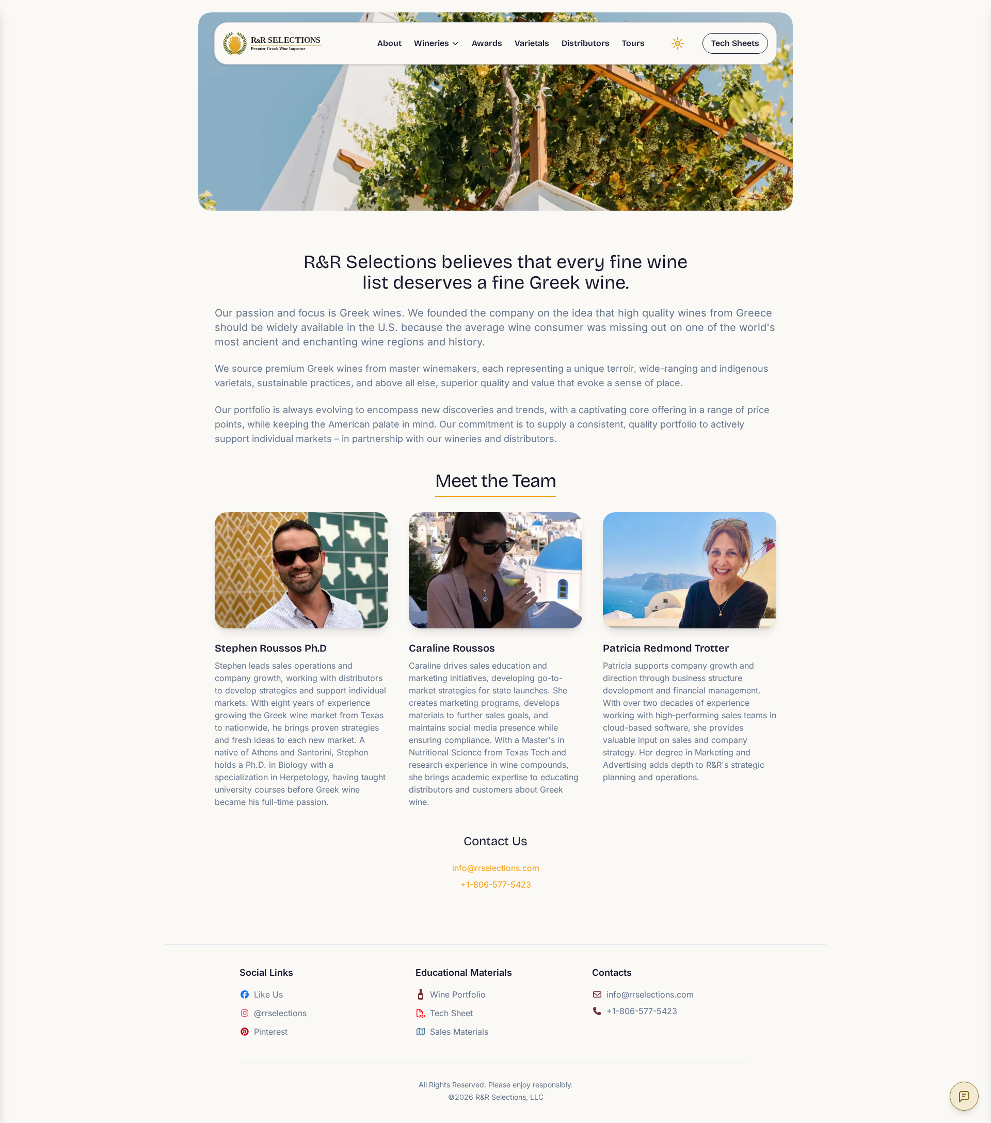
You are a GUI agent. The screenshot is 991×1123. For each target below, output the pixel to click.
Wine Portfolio (458, 994)
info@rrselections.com (495, 868)
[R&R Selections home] (273, 43)
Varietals (532, 43)
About (389, 43)
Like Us (268, 994)
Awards (487, 43)
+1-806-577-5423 (495, 884)
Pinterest (270, 1031)
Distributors (586, 43)
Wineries (431, 43)
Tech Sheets (735, 43)
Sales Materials (459, 1031)
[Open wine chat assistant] (964, 1096)
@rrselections (280, 1013)
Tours (633, 43)
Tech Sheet (451, 1013)
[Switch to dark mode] (677, 43)
